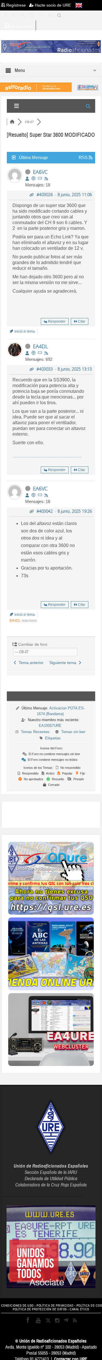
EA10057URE (50, 725)
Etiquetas (53, 738)
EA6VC (40, 171)
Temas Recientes (35, 732)
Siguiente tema (63, 662)
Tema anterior (30, 662)
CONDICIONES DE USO (17, 1305)
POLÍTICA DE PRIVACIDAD (55, 1305)
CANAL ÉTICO (79, 1309)
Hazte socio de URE (52, 5)
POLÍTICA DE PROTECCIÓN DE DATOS (40, 1309)
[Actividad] (46, 178)
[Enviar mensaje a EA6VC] (40, 178)
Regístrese (17, 5)
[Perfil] (27, 178)
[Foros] (12, 122)
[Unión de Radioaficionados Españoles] (51, 46)
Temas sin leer (73, 732)
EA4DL (40, 346)
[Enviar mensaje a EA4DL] (40, 353)
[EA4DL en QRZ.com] (33, 353)
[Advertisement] (55, 814)
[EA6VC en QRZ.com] (33, 178)
